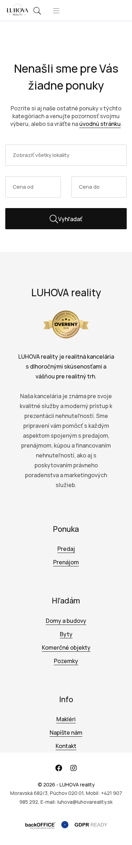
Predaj (66, 549)
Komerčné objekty (66, 647)
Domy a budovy (66, 621)
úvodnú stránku (100, 124)
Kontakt (66, 746)
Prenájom (66, 562)
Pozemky (66, 661)
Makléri (66, 719)
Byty (66, 634)
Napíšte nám (66, 732)
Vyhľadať (70, 219)
